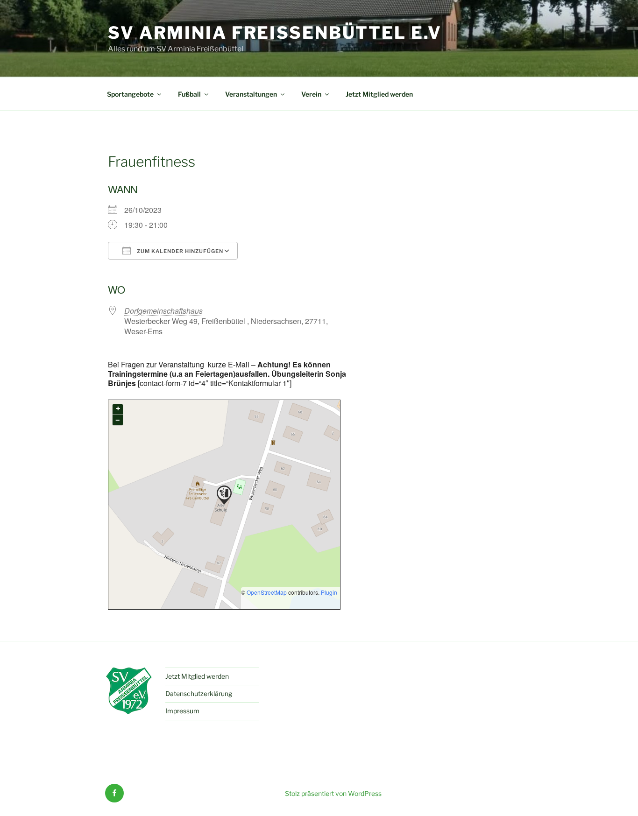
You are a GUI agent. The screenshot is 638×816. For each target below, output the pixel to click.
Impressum (182, 711)
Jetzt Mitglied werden (379, 94)
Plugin (328, 592)
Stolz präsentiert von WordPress (333, 793)
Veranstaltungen (251, 94)
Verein (311, 94)
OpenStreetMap (267, 592)
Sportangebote (130, 94)
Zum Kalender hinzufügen (179, 251)
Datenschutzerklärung (198, 693)
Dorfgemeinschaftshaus (163, 310)
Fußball (189, 94)
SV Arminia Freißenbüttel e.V (275, 32)
